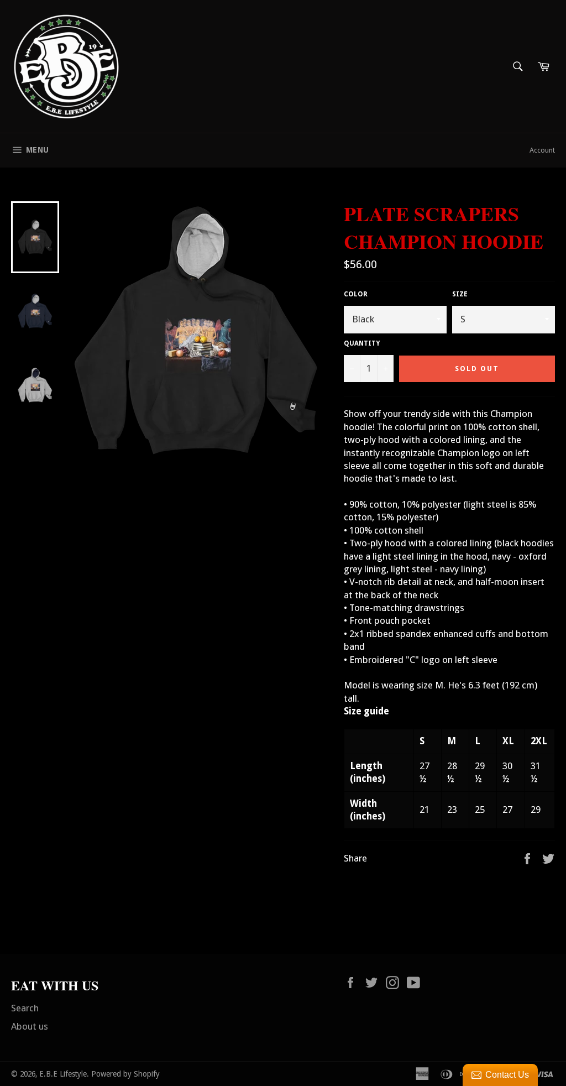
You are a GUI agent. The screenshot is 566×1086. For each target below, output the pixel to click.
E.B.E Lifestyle (63, 1073)
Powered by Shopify (125, 1073)
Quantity (362, 343)
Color (356, 294)
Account (542, 150)
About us (29, 1026)
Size (460, 294)
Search (25, 1008)
